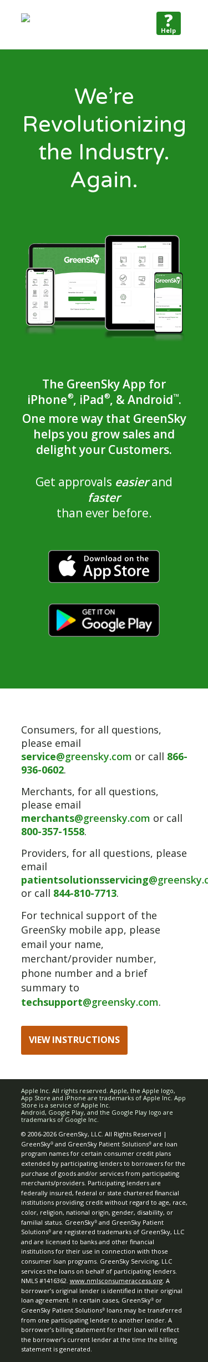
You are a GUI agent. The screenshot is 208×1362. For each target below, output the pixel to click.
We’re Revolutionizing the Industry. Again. (104, 138)
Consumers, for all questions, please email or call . (104, 749)
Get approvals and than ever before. (104, 497)
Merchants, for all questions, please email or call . (101, 811)
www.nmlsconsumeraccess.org (116, 1280)
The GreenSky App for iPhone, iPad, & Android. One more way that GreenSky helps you (104, 416)
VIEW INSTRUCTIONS (74, 1040)
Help (168, 23)
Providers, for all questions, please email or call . (104, 873)
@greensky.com (76, 756)
